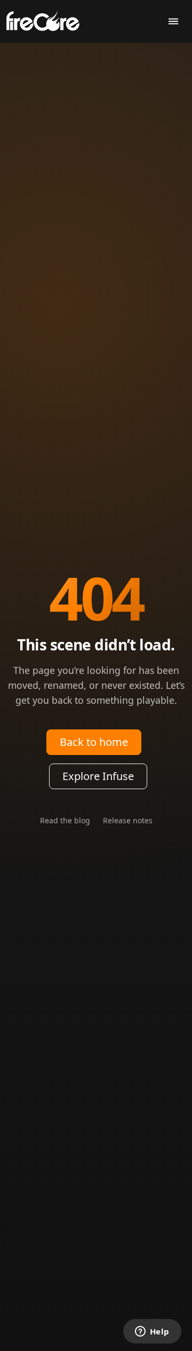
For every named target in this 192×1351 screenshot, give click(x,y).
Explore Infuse (98, 776)
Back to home (94, 742)
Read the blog (65, 820)
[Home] (47, 20)
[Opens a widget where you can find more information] (152, 1332)
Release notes (128, 820)
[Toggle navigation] (173, 21)
